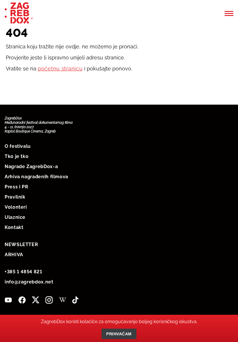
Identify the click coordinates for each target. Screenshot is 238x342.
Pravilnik (15, 197)
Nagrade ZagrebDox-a (31, 166)
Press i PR (16, 187)
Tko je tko (16, 156)
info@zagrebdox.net (29, 282)
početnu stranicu (60, 69)
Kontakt (14, 227)
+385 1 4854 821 (23, 271)
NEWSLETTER (21, 244)
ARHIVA (14, 254)
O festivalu (18, 146)
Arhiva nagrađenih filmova (36, 176)
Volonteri (16, 207)
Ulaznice (15, 217)
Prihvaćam (119, 334)
